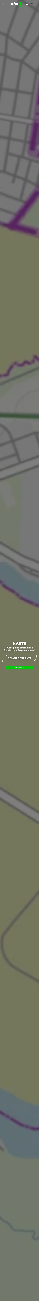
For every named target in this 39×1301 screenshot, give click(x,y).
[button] (3, 4)
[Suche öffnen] (32, 5)
